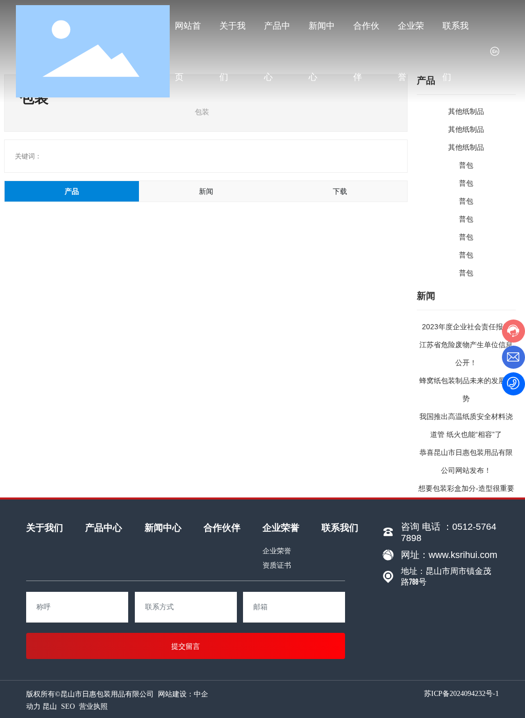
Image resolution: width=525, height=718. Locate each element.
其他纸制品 (466, 111)
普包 (466, 165)
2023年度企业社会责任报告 (466, 327)
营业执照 (93, 706)
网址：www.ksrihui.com (449, 555)
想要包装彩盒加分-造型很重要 (466, 488)
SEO (68, 706)
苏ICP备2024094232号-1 (461, 693)
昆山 (50, 706)
